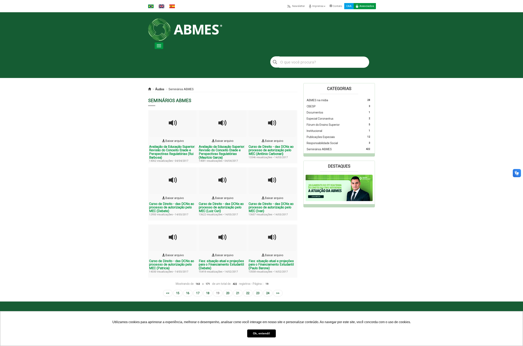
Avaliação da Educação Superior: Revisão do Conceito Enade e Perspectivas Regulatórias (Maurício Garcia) (222, 152)
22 (247, 293)
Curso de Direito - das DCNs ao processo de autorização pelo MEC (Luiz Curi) (221, 207)
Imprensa (317, 6)
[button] (311, 188)
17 (197, 293)
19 (217, 293)
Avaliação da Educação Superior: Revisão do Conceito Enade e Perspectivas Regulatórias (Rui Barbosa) (172, 152)
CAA (349, 6)
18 (207, 293)
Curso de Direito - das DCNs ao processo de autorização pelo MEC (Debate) (171, 207)
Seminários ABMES (181, 89)
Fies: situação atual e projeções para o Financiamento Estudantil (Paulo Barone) (271, 264)
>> (277, 293)
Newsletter (298, 6)
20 (227, 293)
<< (167, 293)
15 (177, 293)
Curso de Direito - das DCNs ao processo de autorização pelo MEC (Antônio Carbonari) (271, 150)
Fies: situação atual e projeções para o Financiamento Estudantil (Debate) (221, 264)
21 (237, 293)
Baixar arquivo (174, 140)
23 (257, 293)
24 (267, 293)
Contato (337, 6)
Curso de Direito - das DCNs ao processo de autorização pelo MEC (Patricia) (171, 264)
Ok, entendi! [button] (261, 333)
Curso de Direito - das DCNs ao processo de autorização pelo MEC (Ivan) (271, 207)
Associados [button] (366, 6)
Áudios (159, 89)
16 (187, 293)
